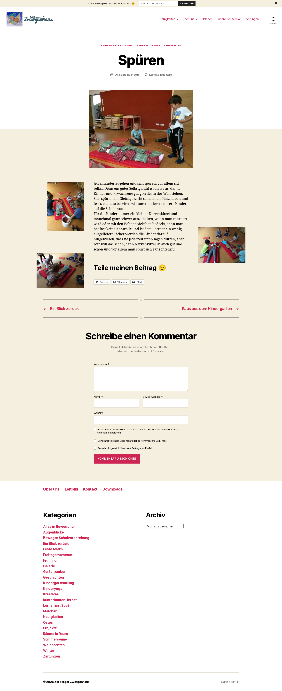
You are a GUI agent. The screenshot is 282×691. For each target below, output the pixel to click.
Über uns (188, 19)
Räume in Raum (55, 634)
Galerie (49, 566)
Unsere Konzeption (229, 19)
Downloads (112, 489)
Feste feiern (53, 549)
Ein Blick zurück (56, 543)
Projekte (50, 628)
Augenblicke (53, 532)
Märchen (50, 611)
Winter (48, 651)
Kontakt (90, 489)
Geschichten (53, 577)
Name (98, 396)
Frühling (50, 560)
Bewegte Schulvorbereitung (66, 538)
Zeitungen (252, 19)
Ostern (48, 622)
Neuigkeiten (167, 19)
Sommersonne (55, 639)
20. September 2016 (127, 74)
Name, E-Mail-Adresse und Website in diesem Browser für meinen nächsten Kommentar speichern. (138, 431)
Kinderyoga (52, 589)
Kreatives (51, 594)
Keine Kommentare (160, 74)
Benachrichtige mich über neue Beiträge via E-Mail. (125, 448)
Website (98, 413)
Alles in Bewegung (58, 526)
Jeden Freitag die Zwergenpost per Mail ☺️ (111, 3)
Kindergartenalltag (116, 45)
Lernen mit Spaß (148, 45)
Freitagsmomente (57, 555)
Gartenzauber (54, 572)
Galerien (207, 19)
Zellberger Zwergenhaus (71, 681)
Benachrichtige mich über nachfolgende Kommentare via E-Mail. (132, 440)
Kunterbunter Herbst (60, 600)
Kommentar (101, 364)
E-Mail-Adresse (153, 396)
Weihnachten (54, 645)
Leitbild (71, 489)
